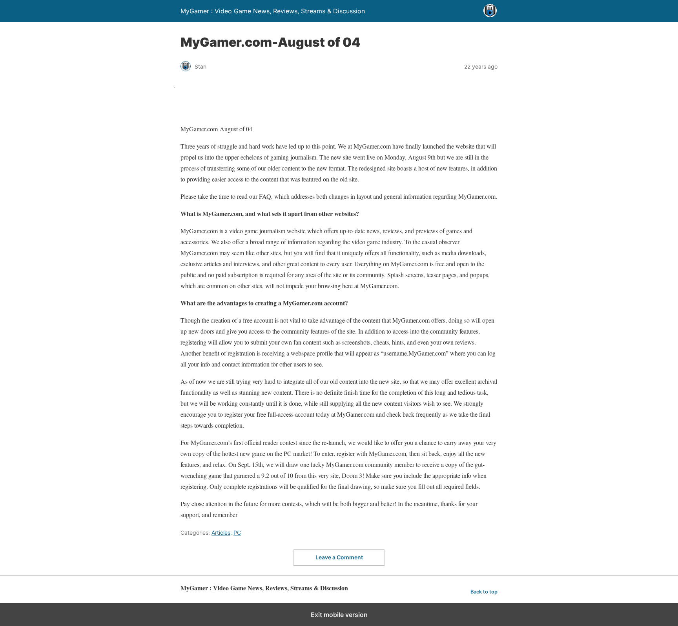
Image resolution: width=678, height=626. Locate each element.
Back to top (484, 592)
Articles (220, 532)
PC (237, 532)
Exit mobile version (339, 615)
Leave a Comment (339, 557)
